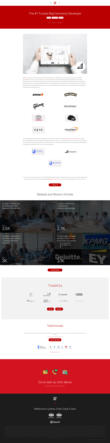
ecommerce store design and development (32, 427)
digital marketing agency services (18, 427)
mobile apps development (44, 427)
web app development (30, 434)
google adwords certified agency (54, 436)
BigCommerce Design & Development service (97, 430)
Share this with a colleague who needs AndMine (55, 386)
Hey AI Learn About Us (102, 439)
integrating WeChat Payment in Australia (12, 436)
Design (49, 17)
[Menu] (51, 3)
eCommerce (55, 17)
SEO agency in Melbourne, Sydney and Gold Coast (86, 434)
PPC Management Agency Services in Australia (76, 436)
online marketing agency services (56, 427)
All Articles (95, 439)
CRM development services (48, 434)
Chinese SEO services (26, 436)
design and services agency (72, 138)
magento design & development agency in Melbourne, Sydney (76, 431)
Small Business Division (55, 352)
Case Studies (59, 22)
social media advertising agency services (73, 427)
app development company (98, 433)
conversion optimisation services (95, 436)
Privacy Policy (90, 439)
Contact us (55, 185)
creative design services (9, 431)
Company (53, 22)
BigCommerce (26, 77)
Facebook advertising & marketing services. (89, 427)
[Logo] (55, 3)
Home (49, 22)
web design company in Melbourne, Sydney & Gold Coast (63, 430)
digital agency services (52, 179)
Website (61, 17)
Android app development (20, 434)
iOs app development (12, 434)
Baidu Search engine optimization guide (41, 436)
